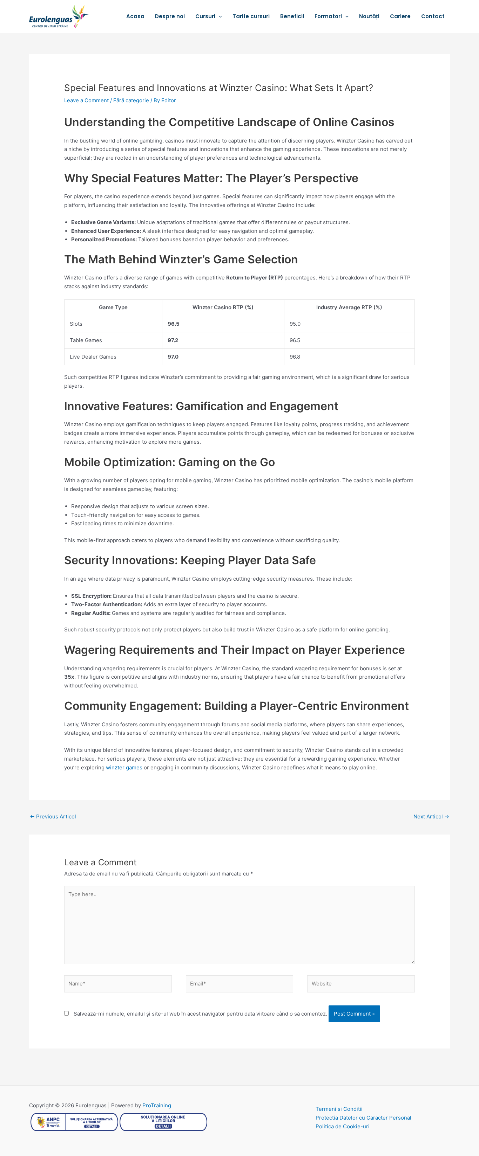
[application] (218, 16)
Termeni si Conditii (339, 1109)
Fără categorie (131, 100)
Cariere (400, 16)
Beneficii (292, 16)
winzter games (124, 767)
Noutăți (369, 16)
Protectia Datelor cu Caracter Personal (363, 1117)
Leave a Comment (86, 100)
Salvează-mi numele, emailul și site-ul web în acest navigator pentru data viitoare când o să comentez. (200, 1013)
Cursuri (205, 16)
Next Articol (431, 816)
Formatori (328, 16)
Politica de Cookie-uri (343, 1126)
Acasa (135, 16)
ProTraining (156, 1105)
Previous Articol (53, 816)
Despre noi (170, 16)
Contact (433, 16)
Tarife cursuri (251, 16)
